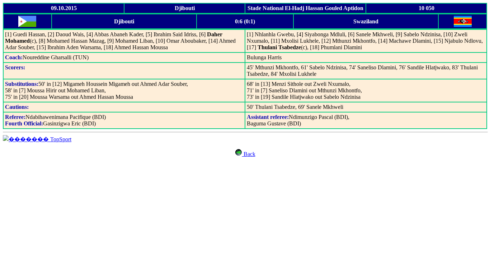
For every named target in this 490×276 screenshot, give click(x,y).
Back (248, 154)
